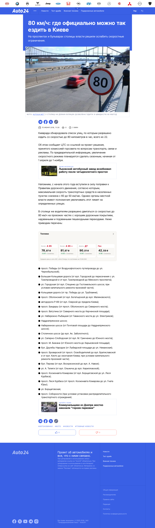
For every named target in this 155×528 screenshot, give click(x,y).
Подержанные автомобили (92, 11)
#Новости (68, 426)
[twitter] (51, 122)
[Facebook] (14, 521)
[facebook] (46, 122)
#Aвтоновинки (45, 426)
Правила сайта (108, 499)
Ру (142, 11)
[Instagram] (36, 521)
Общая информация (110, 490)
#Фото (58, 426)
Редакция (106, 504)
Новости (44, 11)
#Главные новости (84, 426)
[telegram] (40, 122)
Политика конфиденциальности (115, 514)
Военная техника (71, 11)
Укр (135, 11)
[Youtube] (25, 521)
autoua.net (38, 114)
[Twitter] (20, 521)
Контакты (106, 509)
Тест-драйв (56, 11)
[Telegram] (31, 521)
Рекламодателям (109, 495)
